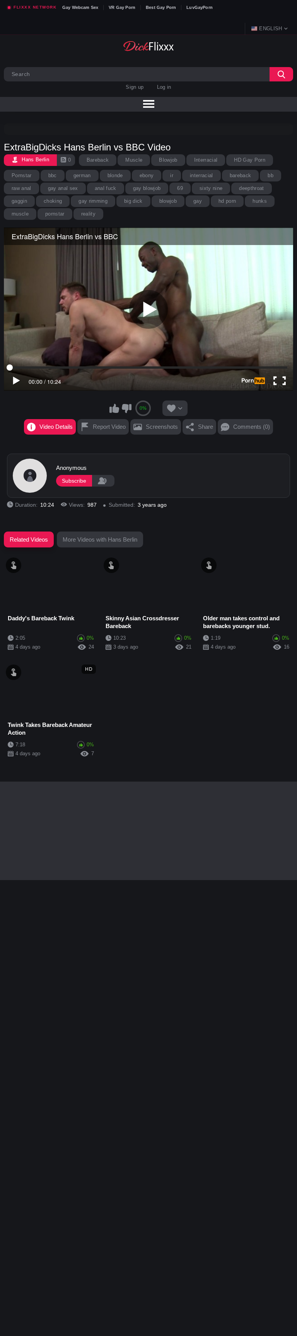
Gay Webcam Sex (80, 7)
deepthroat (251, 188)
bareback (240, 175)
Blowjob (168, 160)
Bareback (98, 160)
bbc (52, 175)
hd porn (227, 201)
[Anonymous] (30, 476)
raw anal (21, 188)
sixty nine (211, 188)
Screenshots (162, 426)
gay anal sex (63, 188)
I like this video (114, 408)
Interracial (206, 160)
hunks (260, 201)
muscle (20, 214)
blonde (115, 175)
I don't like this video (126, 408)
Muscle (133, 160)
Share (205, 426)
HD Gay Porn (249, 160)
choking (53, 201)
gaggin (19, 201)
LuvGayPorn (199, 7)
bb (270, 175)
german (82, 175)
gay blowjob (147, 188)
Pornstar (22, 175)
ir (171, 175)
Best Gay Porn (161, 7)
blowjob (168, 201)
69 (180, 188)
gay (197, 201)
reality (88, 214)
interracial (201, 175)
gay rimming (93, 201)
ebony (147, 175)
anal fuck (105, 188)
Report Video (109, 426)
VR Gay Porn (122, 7)
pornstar (55, 214)
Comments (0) (251, 426)
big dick (133, 201)
